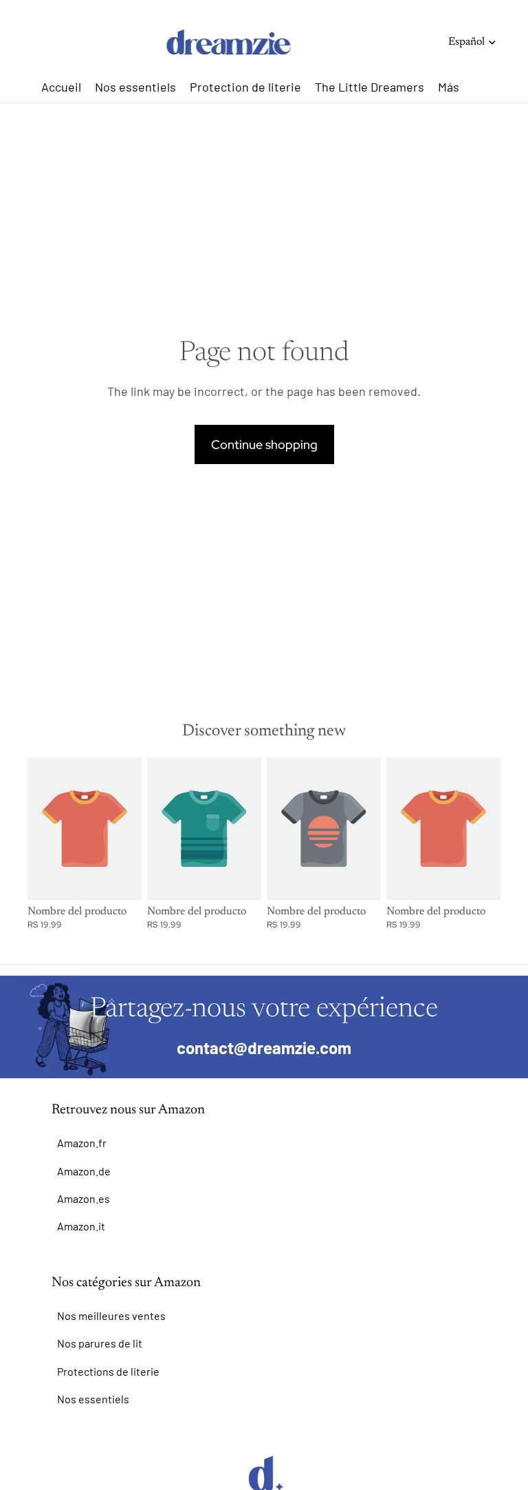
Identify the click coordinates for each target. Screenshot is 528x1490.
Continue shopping (264, 444)
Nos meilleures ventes (111, 1315)
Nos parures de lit (99, 1343)
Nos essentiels (93, 1398)
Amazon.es (83, 1198)
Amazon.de (84, 1170)
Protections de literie (108, 1371)
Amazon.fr (82, 1142)
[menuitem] (448, 86)
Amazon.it (81, 1225)
